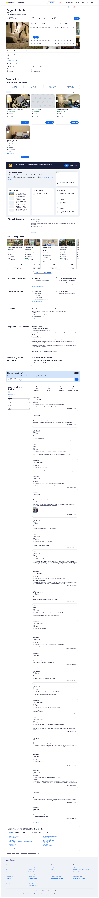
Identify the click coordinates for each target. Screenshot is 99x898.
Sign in (91, 2)
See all (8, 74)
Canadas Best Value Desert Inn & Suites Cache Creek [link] (20, 841)
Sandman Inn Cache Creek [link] (48, 840)
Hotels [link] (13, 853)
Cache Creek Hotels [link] (32, 853)
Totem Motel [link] (11, 845)
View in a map (60, 185)
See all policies (35, 318)
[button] (37, 30)
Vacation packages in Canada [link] (34, 874)
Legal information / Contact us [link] (57, 878)
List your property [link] (9, 871)
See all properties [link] (13, 7)
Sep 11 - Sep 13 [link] (71, 87)
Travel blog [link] (30, 883)
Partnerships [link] (8, 874)
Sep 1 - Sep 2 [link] (33, 87)
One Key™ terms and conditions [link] (57, 874)
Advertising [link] (8, 878)
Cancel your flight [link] (76, 871)
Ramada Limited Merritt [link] (14, 836)
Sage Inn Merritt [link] (12, 837)
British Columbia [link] (24, 853)
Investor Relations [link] (9, 876)
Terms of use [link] (53, 871)
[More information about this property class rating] (11, 12)
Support (77, 2)
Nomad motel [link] (46, 848)
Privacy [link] (52, 867)
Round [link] (44, 846)
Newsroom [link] (8, 883)
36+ (77, 47)
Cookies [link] (52, 869)
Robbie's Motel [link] (46, 842)
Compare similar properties (43, 272)
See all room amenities (37, 301)
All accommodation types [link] (33, 880)
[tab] (11, 832)
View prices (25, 122)
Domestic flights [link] (31, 876)
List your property (68, 2)
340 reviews (10, 394)
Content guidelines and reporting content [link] (59, 880)
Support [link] (75, 867)
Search (76, 18)
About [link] (7, 867)
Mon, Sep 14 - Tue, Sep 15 (38, 19)
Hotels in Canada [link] (31, 869)
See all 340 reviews (11, 60)
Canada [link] (17, 853)
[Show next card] (79, 254)
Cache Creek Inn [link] (46, 841)
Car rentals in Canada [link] (32, 878)
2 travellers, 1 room (59, 19)
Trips (82, 2)
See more (10, 179)
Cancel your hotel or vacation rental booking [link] (82, 869)
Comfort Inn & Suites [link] (13, 839)
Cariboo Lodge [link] (12, 848)
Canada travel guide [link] (32, 867)
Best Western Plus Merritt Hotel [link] (50, 836)
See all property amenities (37, 286)
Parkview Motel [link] (12, 844)
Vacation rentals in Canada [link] (33, 871)
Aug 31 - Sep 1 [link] (15, 87)
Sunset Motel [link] (12, 842)
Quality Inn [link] (11, 840)
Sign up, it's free (73, 165)
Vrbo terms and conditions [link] (56, 876)
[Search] (76, 379)
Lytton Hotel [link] (45, 844)
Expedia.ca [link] (9, 853)
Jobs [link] (7, 869)
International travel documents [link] (79, 878)
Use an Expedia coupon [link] (78, 876)
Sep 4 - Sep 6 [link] (52, 87)
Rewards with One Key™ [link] (33, 885)
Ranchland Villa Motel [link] (47, 837)
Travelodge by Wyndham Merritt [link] (50, 839)
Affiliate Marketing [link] (9, 880)
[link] (76, 7)
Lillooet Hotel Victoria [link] (47, 845)
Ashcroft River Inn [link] (13, 846)
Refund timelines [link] (76, 874)
